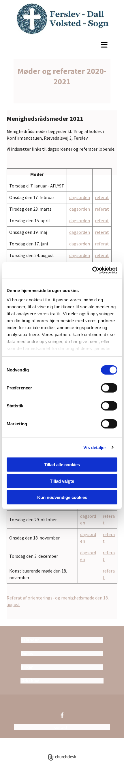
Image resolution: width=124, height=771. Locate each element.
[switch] (109, 388)
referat (102, 197)
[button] (62, 44)
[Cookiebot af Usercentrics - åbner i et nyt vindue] (92, 270)
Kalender (30, 640)
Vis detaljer (94, 447)
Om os (27, 653)
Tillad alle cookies (62, 464)
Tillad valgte (62, 480)
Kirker (27, 667)
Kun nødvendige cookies (62, 497)
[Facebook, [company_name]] (62, 715)
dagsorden (79, 197)
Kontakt (60, 727)
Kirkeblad (30, 680)
